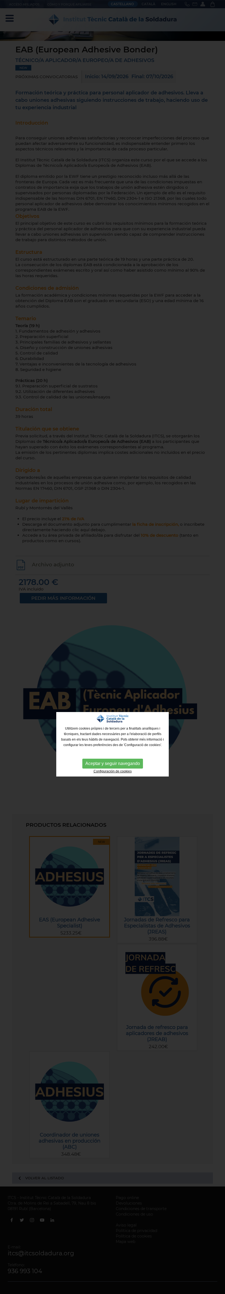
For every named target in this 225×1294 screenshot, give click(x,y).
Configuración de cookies (113, 771)
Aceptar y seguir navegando (112, 763)
